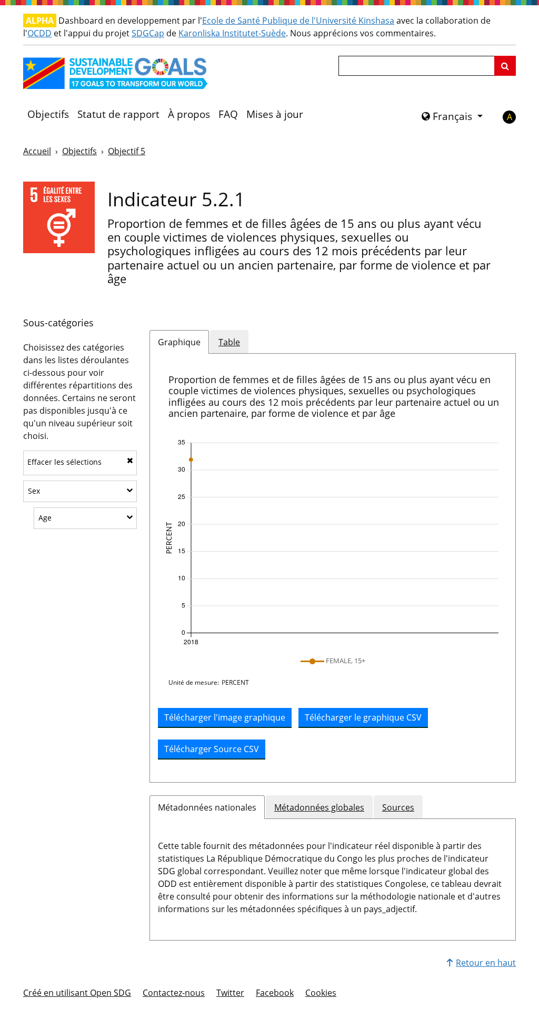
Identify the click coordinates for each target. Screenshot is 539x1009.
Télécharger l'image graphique (224, 717)
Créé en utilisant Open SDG (77, 992)
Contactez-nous (174, 992)
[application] (332, 542)
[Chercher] (505, 66)
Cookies (320, 992)
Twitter (230, 992)
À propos (189, 114)
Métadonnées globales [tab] (319, 807)
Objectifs (48, 114)
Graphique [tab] (179, 342)
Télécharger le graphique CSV (363, 717)
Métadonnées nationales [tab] (207, 807)
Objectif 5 (126, 151)
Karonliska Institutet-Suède (232, 33)
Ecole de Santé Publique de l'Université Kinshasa (298, 20)
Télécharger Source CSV (211, 749)
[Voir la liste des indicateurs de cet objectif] (59, 217)
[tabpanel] (332, 568)
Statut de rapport (118, 114)
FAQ (228, 114)
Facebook (275, 992)
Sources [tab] (398, 807)
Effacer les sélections (64, 462)
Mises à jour (274, 114)
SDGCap (148, 33)
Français (452, 116)
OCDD (39, 33)
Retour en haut (486, 962)
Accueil (37, 151)
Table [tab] (229, 342)
